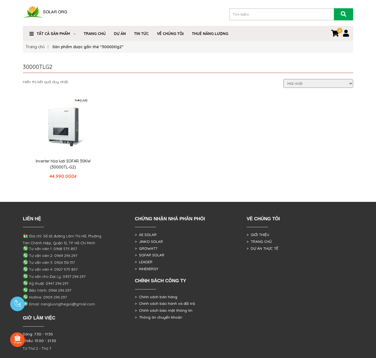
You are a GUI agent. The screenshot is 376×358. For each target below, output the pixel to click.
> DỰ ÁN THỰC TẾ (262, 248)
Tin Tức (141, 33)
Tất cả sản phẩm (53, 33)
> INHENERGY (146, 269)
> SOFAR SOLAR (149, 255)
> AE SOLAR (146, 234)
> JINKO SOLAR (149, 241)
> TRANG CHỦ (259, 241)
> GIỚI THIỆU (258, 234)
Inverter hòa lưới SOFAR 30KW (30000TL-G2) (63, 164)
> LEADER (143, 262)
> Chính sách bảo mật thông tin (163, 310)
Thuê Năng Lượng (210, 33)
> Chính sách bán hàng (156, 297)
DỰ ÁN (120, 33)
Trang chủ (35, 46)
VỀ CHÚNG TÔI (170, 33)
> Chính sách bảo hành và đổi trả (165, 303)
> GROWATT (146, 248)
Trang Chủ (95, 33)
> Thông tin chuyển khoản (158, 317)
